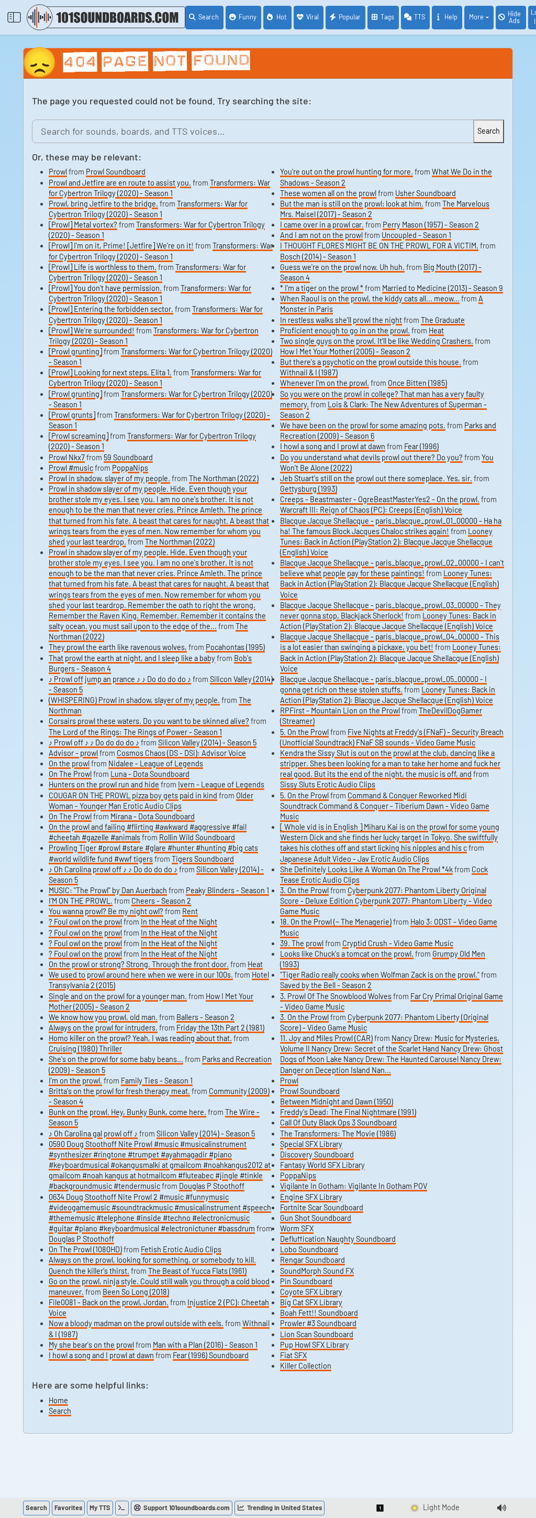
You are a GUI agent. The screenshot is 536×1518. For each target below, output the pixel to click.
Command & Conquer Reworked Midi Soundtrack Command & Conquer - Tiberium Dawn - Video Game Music (384, 806)
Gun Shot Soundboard (315, 1217)
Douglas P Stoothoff (211, 1185)
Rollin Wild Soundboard (197, 837)
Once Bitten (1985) (417, 382)
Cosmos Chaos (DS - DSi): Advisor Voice (181, 753)
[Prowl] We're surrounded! (92, 330)
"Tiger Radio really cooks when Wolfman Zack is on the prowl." (379, 974)
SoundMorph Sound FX (317, 1270)
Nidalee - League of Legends (155, 763)
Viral (312, 17)
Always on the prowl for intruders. (103, 1027)
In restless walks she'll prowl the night (341, 320)
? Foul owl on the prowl (85, 921)
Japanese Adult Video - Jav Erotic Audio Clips (354, 858)
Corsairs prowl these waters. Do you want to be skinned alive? (149, 721)
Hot (281, 17)
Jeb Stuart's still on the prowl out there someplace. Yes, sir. (376, 478)
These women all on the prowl (328, 193)
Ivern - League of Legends (221, 784)
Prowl (58, 171)
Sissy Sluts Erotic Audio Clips (327, 784)
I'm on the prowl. (75, 1080)
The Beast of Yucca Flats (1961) (197, 1270)
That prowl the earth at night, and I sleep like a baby (132, 658)
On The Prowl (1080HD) (85, 1249)
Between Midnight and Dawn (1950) (336, 1101)
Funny (247, 17)
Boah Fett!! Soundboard (319, 1312)
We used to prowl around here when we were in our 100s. (141, 974)
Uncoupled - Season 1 (416, 235)
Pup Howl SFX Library (314, 1344)
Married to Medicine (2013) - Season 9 (442, 288)
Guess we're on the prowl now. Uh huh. (342, 267)
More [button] (476, 17)
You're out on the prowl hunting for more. (346, 171)
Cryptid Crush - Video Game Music (397, 943)
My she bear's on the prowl (91, 1344)
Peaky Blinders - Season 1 (227, 890)
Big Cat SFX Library (311, 1302)
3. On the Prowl (304, 890)
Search (208, 17)
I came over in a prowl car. (322, 224)
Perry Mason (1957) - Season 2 (431, 224)
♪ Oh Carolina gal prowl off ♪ (93, 1133)
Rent (190, 911)
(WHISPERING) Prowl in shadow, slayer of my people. (134, 700)
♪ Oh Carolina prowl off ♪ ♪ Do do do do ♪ (113, 869)
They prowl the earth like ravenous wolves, (118, 647)
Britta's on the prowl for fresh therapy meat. (119, 1091)
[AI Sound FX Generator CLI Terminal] (122, 1508)
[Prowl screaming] (78, 435)
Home (58, 1400)
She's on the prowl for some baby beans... (116, 1059)
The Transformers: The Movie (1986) (338, 1133)
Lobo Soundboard (309, 1249)
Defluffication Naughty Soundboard (338, 1238)
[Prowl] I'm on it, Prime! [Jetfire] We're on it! (121, 245)
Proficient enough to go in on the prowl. (345, 330)
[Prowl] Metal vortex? (83, 224)
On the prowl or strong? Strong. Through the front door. (139, 964)
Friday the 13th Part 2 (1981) (220, 1027)
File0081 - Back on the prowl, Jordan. (109, 1302)
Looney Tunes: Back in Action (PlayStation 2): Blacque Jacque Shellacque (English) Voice (386, 542)
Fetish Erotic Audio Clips (181, 1249)
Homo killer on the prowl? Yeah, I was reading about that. (140, 1038)
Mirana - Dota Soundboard (152, 816)
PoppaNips (130, 467)
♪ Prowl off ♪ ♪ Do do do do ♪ (94, 742)
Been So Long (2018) (136, 1291)
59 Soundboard (128, 457)
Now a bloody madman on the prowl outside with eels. (136, 1323)
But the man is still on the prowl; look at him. (351, 203)
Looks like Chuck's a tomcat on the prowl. (347, 953)
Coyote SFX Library (311, 1291)
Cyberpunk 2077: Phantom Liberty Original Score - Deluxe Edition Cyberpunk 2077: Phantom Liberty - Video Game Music (386, 901)
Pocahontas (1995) (235, 647)
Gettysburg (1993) (308, 488)
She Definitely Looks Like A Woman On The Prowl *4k (366, 869)
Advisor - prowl (73, 753)
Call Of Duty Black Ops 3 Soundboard (338, 1122)
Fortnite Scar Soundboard (321, 1207)
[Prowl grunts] (72, 414)
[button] (380, 1508)
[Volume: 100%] (501, 1508)
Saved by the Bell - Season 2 (326, 985)
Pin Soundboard (306, 1281)
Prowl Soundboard (116, 171)
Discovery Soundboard (317, 1154)
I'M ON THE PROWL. (81, 900)
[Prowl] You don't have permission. (105, 288)
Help (450, 17)
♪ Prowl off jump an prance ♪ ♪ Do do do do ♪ (120, 679)
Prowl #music (71, 467)
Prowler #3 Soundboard (318, 1323)
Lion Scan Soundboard (316, 1334)
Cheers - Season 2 (161, 900)
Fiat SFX (293, 1355)
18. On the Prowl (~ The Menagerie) (336, 921)
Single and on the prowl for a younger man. (118, 996)
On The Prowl (70, 773)
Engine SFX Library (311, 1196)
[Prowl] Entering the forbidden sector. (111, 309)
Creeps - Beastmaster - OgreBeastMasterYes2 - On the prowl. (379, 499)
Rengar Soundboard (312, 1259)
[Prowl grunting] (75, 351)
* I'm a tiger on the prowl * (321, 288)
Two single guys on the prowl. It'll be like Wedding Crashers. (376, 341)
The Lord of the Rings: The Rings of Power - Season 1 (135, 732)
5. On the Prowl (304, 732)
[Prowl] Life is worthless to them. (103, 267)
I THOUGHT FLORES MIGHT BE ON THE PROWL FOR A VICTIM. (379, 245)
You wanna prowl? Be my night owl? (106, 911)
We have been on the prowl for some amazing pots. (362, 425)
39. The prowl (301, 943)
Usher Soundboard (425, 193)
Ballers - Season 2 (205, 1017)
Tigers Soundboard (203, 858)
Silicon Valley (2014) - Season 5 (207, 742)
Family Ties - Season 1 (157, 1080)
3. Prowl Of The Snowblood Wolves (336, 996)
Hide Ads (514, 17)
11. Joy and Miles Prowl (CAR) (326, 1038)
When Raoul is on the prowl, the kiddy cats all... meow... (370, 298)
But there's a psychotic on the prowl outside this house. (370, 361)
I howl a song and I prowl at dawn (101, 1355)
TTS (419, 17)
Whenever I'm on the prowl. (324, 382)
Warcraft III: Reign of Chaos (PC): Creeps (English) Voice (371, 509)
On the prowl (69, 763)
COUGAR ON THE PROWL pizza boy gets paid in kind (133, 795)
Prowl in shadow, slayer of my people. (109, 478)
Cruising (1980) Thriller (85, 1048)
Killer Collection (305, 1365)
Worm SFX (297, 1228)
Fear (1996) (421, 446)
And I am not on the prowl (321, 235)
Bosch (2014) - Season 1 (318, 256)
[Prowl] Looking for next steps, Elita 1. (110, 372)
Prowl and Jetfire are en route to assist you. (120, 182)
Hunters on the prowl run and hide (104, 784)
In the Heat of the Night (179, 921)
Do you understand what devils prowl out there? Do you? (371, 457)
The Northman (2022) (224, 478)
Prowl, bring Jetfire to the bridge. (103, 203)
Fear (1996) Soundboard (211, 1355)
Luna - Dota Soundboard (149, 773)
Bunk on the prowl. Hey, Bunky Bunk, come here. (127, 1112)
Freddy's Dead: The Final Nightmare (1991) (348, 1112)
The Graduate (443, 320)
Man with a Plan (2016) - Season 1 (205, 1344)
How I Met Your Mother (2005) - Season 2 (345, 351)
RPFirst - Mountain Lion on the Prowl (340, 710)
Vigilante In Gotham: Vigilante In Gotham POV (353, 1185)
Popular (350, 17)
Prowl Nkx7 (67, 457)
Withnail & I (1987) (309, 372)
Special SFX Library (311, 1144)
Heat (255, 964)
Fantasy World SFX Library (322, 1165)
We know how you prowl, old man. (103, 1017)
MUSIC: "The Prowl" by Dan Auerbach (108, 890)
